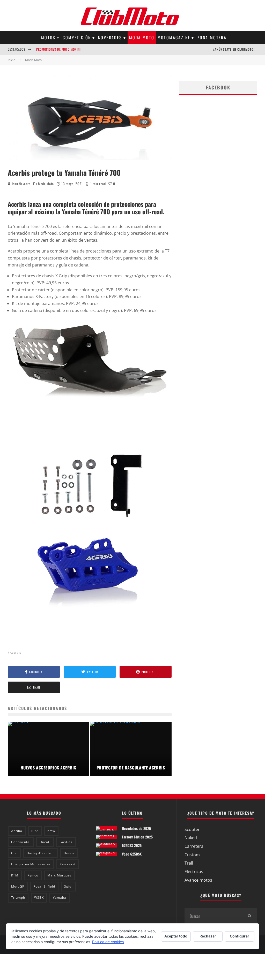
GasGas (66, 842)
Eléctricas (194, 871)
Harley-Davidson (41, 853)
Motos (48, 37)
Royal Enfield (44, 886)
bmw (51, 831)
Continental (21, 842)
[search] (249, 916)
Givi (14, 853)
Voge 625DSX (132, 854)
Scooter (192, 829)
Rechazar (208, 936)
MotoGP (17, 886)
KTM (14, 875)
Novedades (110, 37)
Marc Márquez (59, 875)
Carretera (194, 846)
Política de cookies (108, 942)
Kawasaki (67, 864)
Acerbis (15, 652)
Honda (69, 853)
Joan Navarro (21, 183)
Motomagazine (174, 37)
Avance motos (198, 880)
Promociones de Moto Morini (58, 49)
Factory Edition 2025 (137, 836)
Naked (191, 838)
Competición (77, 37)
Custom (192, 855)
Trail (189, 863)
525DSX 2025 (132, 845)
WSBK (39, 897)
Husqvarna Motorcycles (31, 864)
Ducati (45, 842)
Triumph (18, 897)
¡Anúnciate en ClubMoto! (234, 49)
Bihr (34, 831)
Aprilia (16, 831)
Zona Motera (211, 37)
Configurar (239, 936)
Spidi (68, 886)
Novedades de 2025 (136, 828)
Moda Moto (141, 37)
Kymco (32, 875)
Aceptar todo (175, 936)
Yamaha (59, 897)
